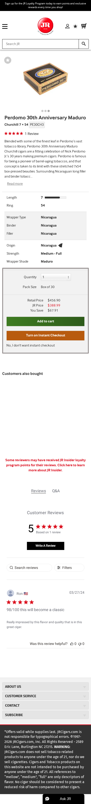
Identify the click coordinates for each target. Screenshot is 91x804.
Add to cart (45, 321)
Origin (11, 245)
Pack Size (29, 287)
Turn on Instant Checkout (45, 335)
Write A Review (46, 545)
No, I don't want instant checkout (30, 345)
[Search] (84, 44)
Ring (10, 205)
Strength (13, 254)
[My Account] (67, 26)
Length (12, 198)
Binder (11, 225)
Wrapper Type (16, 217)
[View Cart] (84, 26)
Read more (15, 184)
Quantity (30, 277)
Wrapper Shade (17, 262)
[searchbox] (29, 568)
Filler (10, 234)
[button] (71, 644)
